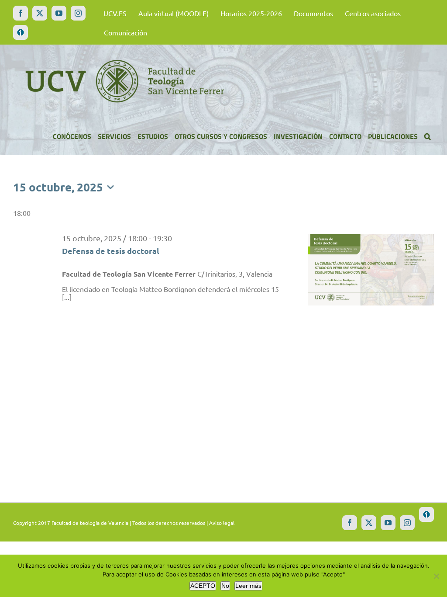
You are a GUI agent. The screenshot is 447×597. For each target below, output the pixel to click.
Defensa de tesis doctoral (110, 251)
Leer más (248, 585)
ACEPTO (202, 585)
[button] (427, 136)
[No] (436, 576)
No (225, 585)
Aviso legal (221, 522)
